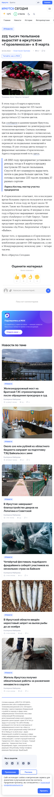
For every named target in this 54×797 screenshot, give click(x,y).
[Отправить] (48, 290)
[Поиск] (34, 14)
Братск (12, 2)
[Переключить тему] (28, 14)
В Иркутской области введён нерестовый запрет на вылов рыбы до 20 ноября (25, 623)
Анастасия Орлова (21, 51)
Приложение (10, 772)
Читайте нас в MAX (11, 56)
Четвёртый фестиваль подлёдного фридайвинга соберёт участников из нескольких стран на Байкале (26, 565)
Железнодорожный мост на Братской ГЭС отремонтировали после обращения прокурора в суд (25, 392)
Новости (17, 20)
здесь (36, 153)
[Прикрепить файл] (11, 291)
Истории (28, 20)
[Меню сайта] (49, 8)
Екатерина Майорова (12, 399)
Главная (7, 20)
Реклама (28, 772)
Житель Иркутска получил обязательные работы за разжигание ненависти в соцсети (27, 681)
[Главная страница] (15, 8)
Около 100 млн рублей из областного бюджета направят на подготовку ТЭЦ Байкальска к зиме (26, 450)
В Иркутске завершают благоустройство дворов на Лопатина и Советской (21, 507)
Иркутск (5, 2)
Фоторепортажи (42, 20)
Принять (44, 791)
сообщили (12, 122)
